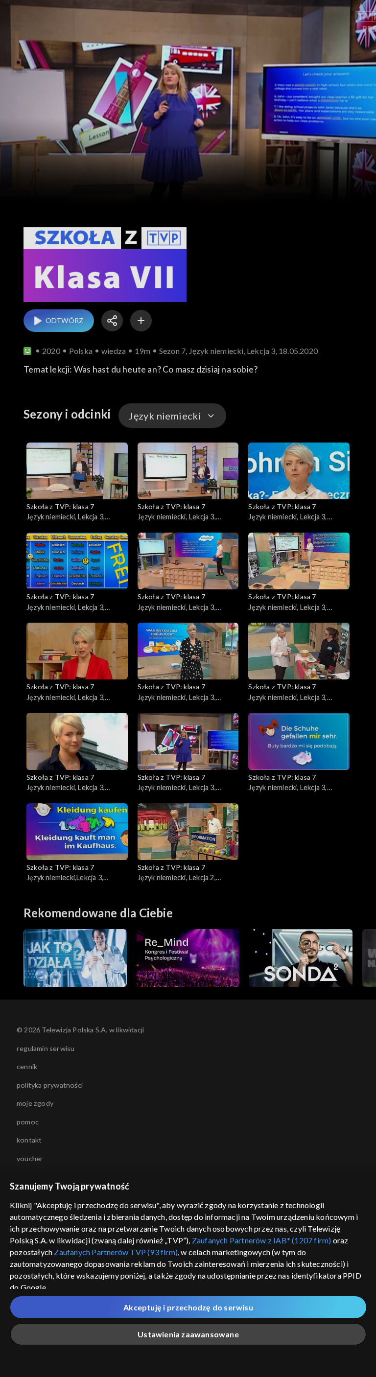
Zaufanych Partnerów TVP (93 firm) (116, 1252)
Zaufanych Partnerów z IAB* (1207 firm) (261, 1240)
